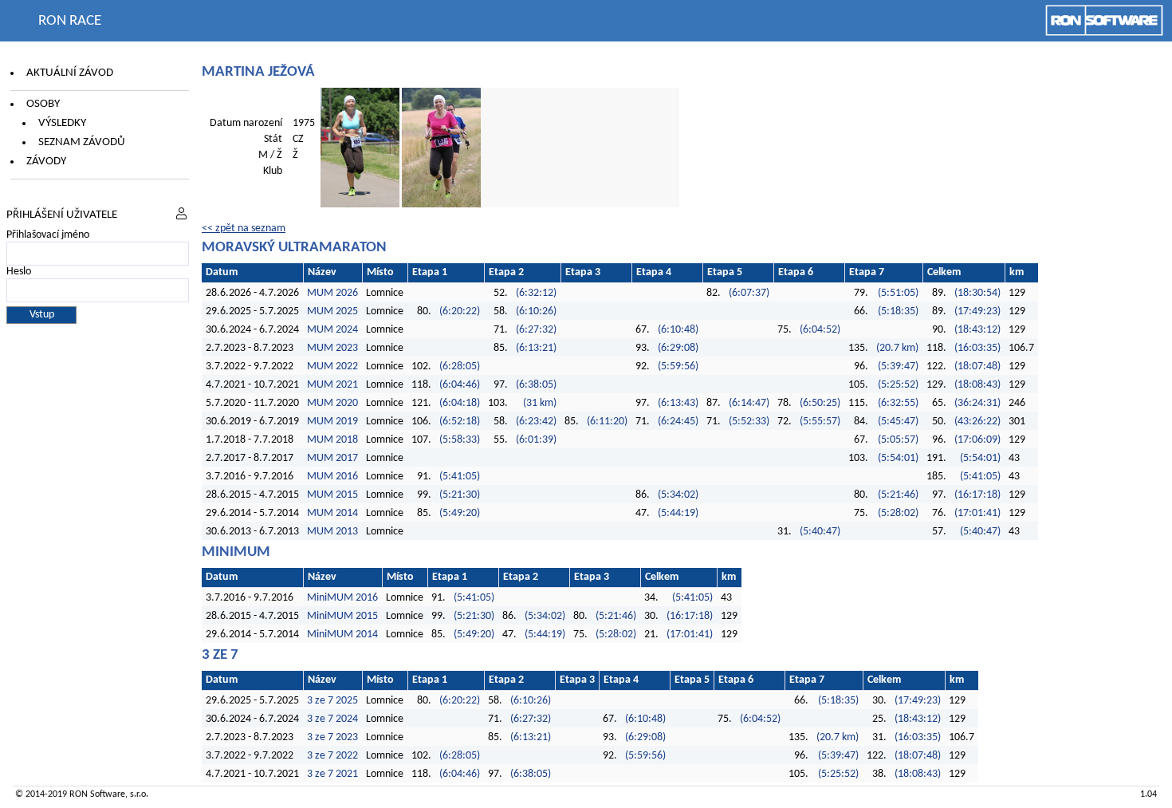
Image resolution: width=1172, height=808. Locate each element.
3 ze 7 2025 (332, 701)
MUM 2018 (332, 440)
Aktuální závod (69, 73)
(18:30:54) (977, 293)
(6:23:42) (536, 421)
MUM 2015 (332, 495)
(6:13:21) (536, 348)
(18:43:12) (977, 330)
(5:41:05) (459, 476)
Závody (46, 162)
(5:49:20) (459, 513)
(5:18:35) (898, 311)
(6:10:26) (536, 311)
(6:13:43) (678, 403)
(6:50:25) (820, 403)
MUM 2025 (332, 311)
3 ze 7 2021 (332, 774)
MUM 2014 (332, 513)
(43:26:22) (977, 421)
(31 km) (540, 403)
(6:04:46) (459, 385)
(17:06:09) (977, 440)
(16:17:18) (977, 495)
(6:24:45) (678, 421)
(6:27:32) (536, 330)
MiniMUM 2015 (342, 616)
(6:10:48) (678, 330)
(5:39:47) (898, 366)
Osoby (43, 104)
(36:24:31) (977, 403)
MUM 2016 (332, 476)
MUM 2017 (332, 458)
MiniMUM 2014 (342, 634)
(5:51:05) (898, 293)
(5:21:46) (898, 495)
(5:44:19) (678, 513)
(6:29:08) (678, 348)
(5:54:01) (898, 458)
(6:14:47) (749, 403)
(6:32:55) (898, 403)
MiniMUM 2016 (342, 598)
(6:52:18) (459, 421)
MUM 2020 (332, 403)
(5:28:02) (898, 513)
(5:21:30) (459, 495)
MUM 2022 (332, 366)
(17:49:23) (977, 311)
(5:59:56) (678, 366)
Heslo (18, 271)
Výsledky (62, 123)
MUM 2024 (332, 330)
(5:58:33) (459, 440)
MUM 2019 (332, 421)
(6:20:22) (459, 311)
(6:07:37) (749, 293)
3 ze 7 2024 (332, 719)
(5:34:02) (678, 495)
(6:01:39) (536, 440)
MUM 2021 (332, 385)
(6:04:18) (459, 403)
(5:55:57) (820, 421)
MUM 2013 (332, 531)
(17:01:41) (977, 513)
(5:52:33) (749, 421)
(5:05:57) (898, 440)
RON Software (97, 794)
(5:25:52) (898, 385)
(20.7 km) (897, 348)
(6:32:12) (536, 293)
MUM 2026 (332, 293)
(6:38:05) (536, 385)
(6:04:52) (820, 330)
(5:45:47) (898, 421)
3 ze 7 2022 (332, 756)
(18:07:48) (977, 366)
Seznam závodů (81, 142)
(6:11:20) (607, 421)
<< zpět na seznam (243, 228)
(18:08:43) (977, 385)
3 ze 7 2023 (332, 737)
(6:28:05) (459, 366)
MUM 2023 (332, 348)
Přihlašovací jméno (47, 235)
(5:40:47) (820, 531)
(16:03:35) (977, 348)
